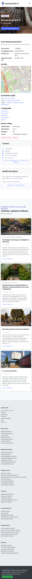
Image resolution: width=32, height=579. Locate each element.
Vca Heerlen (4, 513)
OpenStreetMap (27, 92)
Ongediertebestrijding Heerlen (10, 553)
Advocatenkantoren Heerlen (9, 534)
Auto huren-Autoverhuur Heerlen (10, 530)
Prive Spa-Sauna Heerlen (8, 547)
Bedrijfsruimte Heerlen (7, 551)
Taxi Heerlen (4, 435)
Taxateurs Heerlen (6, 498)
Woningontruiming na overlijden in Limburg (15, 241)
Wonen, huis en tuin (9, 282)
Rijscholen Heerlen (6, 431)
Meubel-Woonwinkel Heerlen (9, 475)
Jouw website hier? (10, 158)
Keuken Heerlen (5, 511)
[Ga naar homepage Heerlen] (10, 3)
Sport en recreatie (9, 98)
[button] (16, 79)
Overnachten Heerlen (7, 481)
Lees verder (7, 258)
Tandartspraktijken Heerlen (9, 458)
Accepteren (7, 576)
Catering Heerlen (6, 454)
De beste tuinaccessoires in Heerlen (15, 329)
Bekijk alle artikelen (5, 213)
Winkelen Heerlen (6, 473)
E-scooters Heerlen (9, 371)
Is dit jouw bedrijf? (10, 28)
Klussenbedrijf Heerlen (7, 494)
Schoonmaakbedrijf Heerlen (9, 500)
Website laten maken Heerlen (9, 517)
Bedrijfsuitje (4, 115)
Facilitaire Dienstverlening (12, 237)
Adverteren (4, 414)
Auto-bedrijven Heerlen (8, 528)
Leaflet (21, 92)
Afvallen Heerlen (6, 441)
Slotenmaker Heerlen (7, 536)
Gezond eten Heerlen (7, 443)
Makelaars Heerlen (6, 502)
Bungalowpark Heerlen (7, 485)
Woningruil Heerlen (6, 545)
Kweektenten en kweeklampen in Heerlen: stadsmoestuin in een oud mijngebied (15, 287)
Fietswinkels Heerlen (7, 433)
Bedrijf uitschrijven (16, 185)
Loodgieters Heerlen (7, 460)
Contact (3, 412)
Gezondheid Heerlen (7, 439)
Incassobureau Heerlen (7, 549)
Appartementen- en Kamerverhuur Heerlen (14, 477)
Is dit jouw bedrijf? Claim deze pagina (16, 161)
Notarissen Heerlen (6, 496)
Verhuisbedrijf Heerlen (7, 464)
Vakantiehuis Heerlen (7, 483)
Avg (2, 420)
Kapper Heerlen (5, 437)
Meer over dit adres (10, 137)
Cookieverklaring (6, 418)
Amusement (4, 113)
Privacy (3, 422)
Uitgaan (3, 120)
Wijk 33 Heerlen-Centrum (11, 153)
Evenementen (5, 117)
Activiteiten (5, 16)
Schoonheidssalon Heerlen (8, 456)
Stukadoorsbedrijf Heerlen (8, 462)
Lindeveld (7, 151)
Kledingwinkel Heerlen (7, 515)
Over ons (3, 416)
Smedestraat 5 (6, 23)
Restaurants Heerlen (7, 452)
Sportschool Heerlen (7, 519)
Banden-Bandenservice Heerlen (10, 532)
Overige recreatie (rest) (12, 100)
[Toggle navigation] (29, 3)
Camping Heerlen (6, 479)
